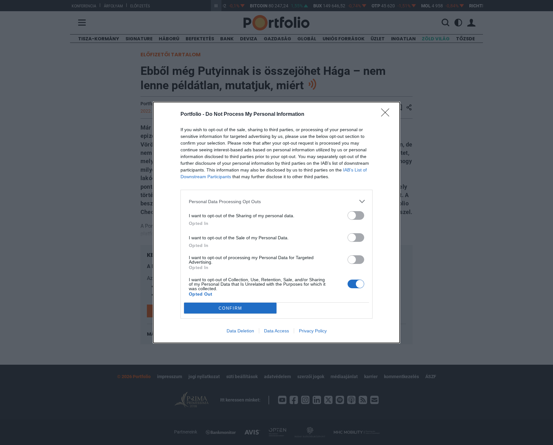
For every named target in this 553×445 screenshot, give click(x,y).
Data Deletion (240, 330)
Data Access (276, 330)
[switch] (356, 215)
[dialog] (276, 222)
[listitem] (276, 201)
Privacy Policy (313, 330)
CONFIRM (230, 308)
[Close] (387, 114)
